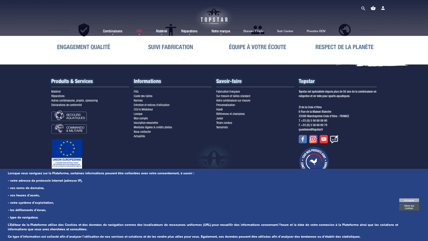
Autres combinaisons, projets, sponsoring (74, 100)
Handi (219, 109)
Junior (219, 118)
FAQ (136, 91)
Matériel (56, 91)
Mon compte (141, 118)
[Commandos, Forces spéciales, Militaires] (77, 128)
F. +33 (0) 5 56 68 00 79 (313, 125)
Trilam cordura (224, 123)
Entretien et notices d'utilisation (151, 105)
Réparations (58, 96)
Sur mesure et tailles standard (233, 96)
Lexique (138, 114)
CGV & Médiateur (143, 109)
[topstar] (214, 18)
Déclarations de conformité (66, 105)
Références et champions (230, 114)
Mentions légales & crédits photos (153, 127)
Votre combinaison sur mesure (233, 100)
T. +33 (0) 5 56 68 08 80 (313, 120)
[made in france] (314, 162)
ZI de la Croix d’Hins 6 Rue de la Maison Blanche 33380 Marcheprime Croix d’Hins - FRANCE (324, 111)
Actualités (139, 136)
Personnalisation (225, 105)
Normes (138, 100)
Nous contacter (142, 131)
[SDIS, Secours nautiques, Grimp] (77, 115)
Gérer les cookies (409, 207)
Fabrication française (228, 91)
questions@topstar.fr (311, 129)
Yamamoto (222, 127)
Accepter (409, 200)
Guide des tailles (143, 96)
